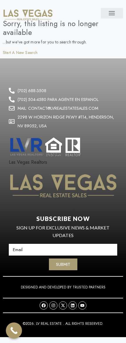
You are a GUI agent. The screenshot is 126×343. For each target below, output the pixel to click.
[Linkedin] (73, 305)
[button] (112, 13)
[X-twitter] (63, 305)
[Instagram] (53, 305)
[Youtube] (82, 305)
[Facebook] (44, 305)
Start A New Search (20, 52)
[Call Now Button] (14, 330)
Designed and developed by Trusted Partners (63, 287)
